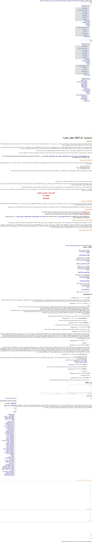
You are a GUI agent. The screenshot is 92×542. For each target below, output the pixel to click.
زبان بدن (12, 455)
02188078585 (13, 403)
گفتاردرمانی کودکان (10, 461)
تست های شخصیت (10, 424)
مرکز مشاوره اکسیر (78, 245)
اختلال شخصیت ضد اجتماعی (83, 268)
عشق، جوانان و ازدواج (9, 458)
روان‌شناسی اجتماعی (9, 434)
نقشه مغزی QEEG (10, 472)
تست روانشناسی (85, 505)
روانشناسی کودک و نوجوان (8, 448)
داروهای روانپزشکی (10, 430)
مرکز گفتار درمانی (85, 488)
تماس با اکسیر (86, 516)
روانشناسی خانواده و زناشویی (8, 440)
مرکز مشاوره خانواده (85, 495)
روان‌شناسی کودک (10, 447)
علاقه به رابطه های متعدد (84, 251)
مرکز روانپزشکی (85, 490)
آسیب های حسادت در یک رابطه (83, 259)
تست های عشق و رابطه (9, 426)
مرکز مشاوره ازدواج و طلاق (83, 503)
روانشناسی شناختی (70, 245)
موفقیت (12, 470)
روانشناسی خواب (10, 441)
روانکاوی (12, 454)
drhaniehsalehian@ (80, 538)
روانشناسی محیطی (10, 449)
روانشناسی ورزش (10, 453)
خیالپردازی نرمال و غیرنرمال (81, 362)
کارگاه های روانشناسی (9, 460)
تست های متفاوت (10, 427)
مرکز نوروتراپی (86, 485)
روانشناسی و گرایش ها (9, 452)
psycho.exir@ (79, 535)
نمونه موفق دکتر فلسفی (9, 473)
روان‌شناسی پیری (10, 435)
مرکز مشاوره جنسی (85, 498)
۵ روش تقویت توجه (85, 285)
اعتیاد (13, 420)
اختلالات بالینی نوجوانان (9, 418)
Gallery (88, 252)
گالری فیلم (87, 518)
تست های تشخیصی (10, 422)
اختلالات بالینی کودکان (9, 417)
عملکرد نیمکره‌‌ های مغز (84, 277)
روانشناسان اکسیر (10, 433)
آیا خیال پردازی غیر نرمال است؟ (80, 361)
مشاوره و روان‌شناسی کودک (8, 467)
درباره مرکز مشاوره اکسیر (83, 513)
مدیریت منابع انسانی (10, 464)
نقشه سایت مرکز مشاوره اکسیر (82, 512)
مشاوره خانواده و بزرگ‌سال (8, 466)
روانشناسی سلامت (10, 442)
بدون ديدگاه (80, 257)
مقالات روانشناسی (85, 515)
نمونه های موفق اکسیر (9, 474)
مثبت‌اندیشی (11, 463)
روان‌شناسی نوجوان (10, 451)
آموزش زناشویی (10, 414)
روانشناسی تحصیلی (10, 436)
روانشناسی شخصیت (10, 443)
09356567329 (13, 405)
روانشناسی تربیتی (10, 437)
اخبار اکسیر (11, 415)
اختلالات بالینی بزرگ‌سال (9, 416)
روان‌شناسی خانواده (10, 439)
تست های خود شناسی (9, 423)
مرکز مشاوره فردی (85, 500)
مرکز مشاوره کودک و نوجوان (83, 483)
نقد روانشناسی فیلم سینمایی (8, 471)
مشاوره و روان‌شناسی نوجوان (8, 468)
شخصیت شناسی (10, 457)
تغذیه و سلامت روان (10, 428)
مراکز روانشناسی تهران (9, 465)
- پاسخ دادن (73, 297)
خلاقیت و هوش (11, 429)
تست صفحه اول (10, 421)
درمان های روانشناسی (9, 431)
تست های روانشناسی (85, 514)
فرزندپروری (11, 459)
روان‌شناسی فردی (10, 446)
